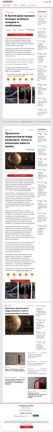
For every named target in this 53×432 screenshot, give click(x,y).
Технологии (9, 129)
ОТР (22, 45)
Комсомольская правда (24, 190)
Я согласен (26, 427)
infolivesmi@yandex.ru (26, 410)
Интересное (41, 65)
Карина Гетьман (30, 149)
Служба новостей (29, 29)
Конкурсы (8, 29)
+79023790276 (26, 408)
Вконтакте (25, 74)
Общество (41, 28)
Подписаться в (20, 34)
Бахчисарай (21, 29)
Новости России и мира (12, 377)
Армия (14, 29)
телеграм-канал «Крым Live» (23, 270)
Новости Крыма (10, 12)
